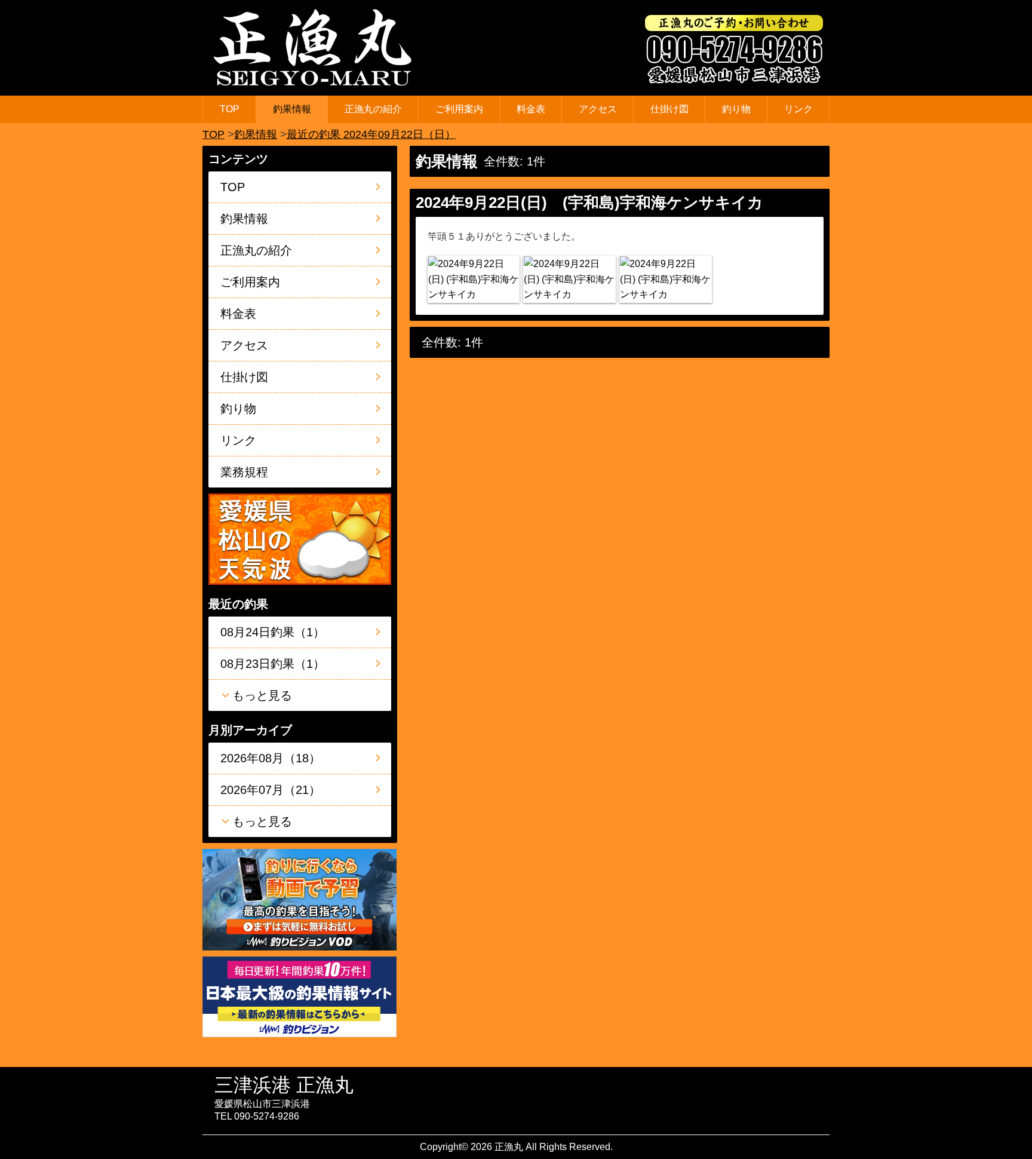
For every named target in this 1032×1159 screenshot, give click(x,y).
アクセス (598, 109)
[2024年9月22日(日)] (474, 279)
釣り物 (736, 109)
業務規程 (244, 472)
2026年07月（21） (270, 789)
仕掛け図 (669, 109)
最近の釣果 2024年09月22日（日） (371, 134)
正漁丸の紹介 (373, 109)
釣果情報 (292, 109)
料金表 (531, 109)
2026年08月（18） (270, 758)
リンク (798, 109)
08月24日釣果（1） (272, 632)
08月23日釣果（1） (272, 663)
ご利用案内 (459, 109)
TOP (229, 109)
